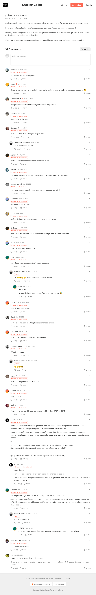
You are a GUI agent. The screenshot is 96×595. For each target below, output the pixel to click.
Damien (14, 69)
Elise (12, 257)
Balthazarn (15, 169)
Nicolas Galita (19, 271)
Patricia (14, 113)
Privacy (47, 578)
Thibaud (14, 302)
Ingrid (13, 84)
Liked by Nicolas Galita (20, 72)
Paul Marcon (16, 540)
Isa (12, 555)
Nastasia (14, 128)
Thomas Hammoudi (22, 142)
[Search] (62, 5)
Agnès (13, 155)
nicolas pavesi (16, 184)
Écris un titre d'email (17, 15)
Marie (13, 376)
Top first (86, 49)
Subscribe (76, 5)
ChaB (13, 317)
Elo (12, 213)
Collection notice (63, 578)
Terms (53, 578)
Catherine (14, 198)
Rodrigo (14, 228)
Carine (13, 390)
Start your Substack (42, 584)
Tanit (12, 405)
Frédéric (14, 489)
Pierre (13, 242)
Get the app (59, 584)
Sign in (89, 5)
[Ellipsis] (89, 69)
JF (11, 419)
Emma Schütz (16, 98)
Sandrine (14, 331)
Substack (36, 590)
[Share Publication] (67, 5)
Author (17, 274)
